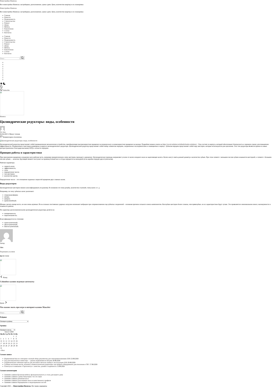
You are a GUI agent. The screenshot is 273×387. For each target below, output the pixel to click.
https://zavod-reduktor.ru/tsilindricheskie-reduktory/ (180, 144)
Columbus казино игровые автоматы (17, 281)
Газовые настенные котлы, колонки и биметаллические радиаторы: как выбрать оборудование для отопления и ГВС (46, 364)
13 (9, 341)
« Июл (2, 350)
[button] (136, 83)
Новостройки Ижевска (8, 1)
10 (1, 341)
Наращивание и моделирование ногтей (31, 382)
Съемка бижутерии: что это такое (29, 377)
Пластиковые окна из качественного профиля (34, 380)
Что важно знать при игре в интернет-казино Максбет (25, 307)
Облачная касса (23, 378)
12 (6, 341)
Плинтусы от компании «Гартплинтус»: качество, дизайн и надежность (30, 366)
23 (16, 343)
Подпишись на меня (7, 252)
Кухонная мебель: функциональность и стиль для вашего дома (40, 375)
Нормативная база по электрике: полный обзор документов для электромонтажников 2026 (37, 359)
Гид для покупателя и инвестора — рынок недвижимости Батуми (28, 360)
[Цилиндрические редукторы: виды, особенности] (18, 141)
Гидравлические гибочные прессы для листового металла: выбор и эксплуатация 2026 (35, 362)
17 (1, 343)
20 (9, 343)
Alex (4, 132)
